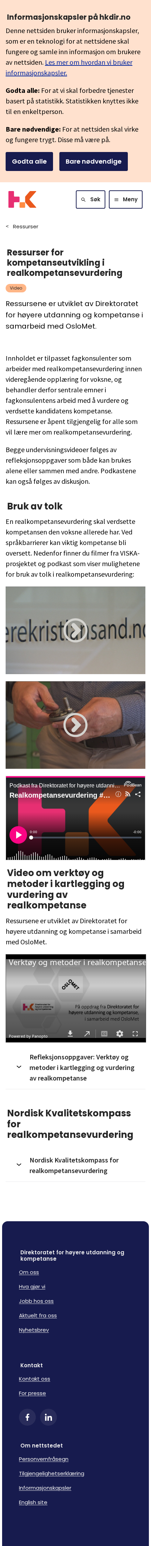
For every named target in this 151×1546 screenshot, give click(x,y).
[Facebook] (27, 1417)
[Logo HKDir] (22, 199)
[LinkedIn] (48, 1417)
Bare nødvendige (94, 161)
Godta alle (29, 161)
